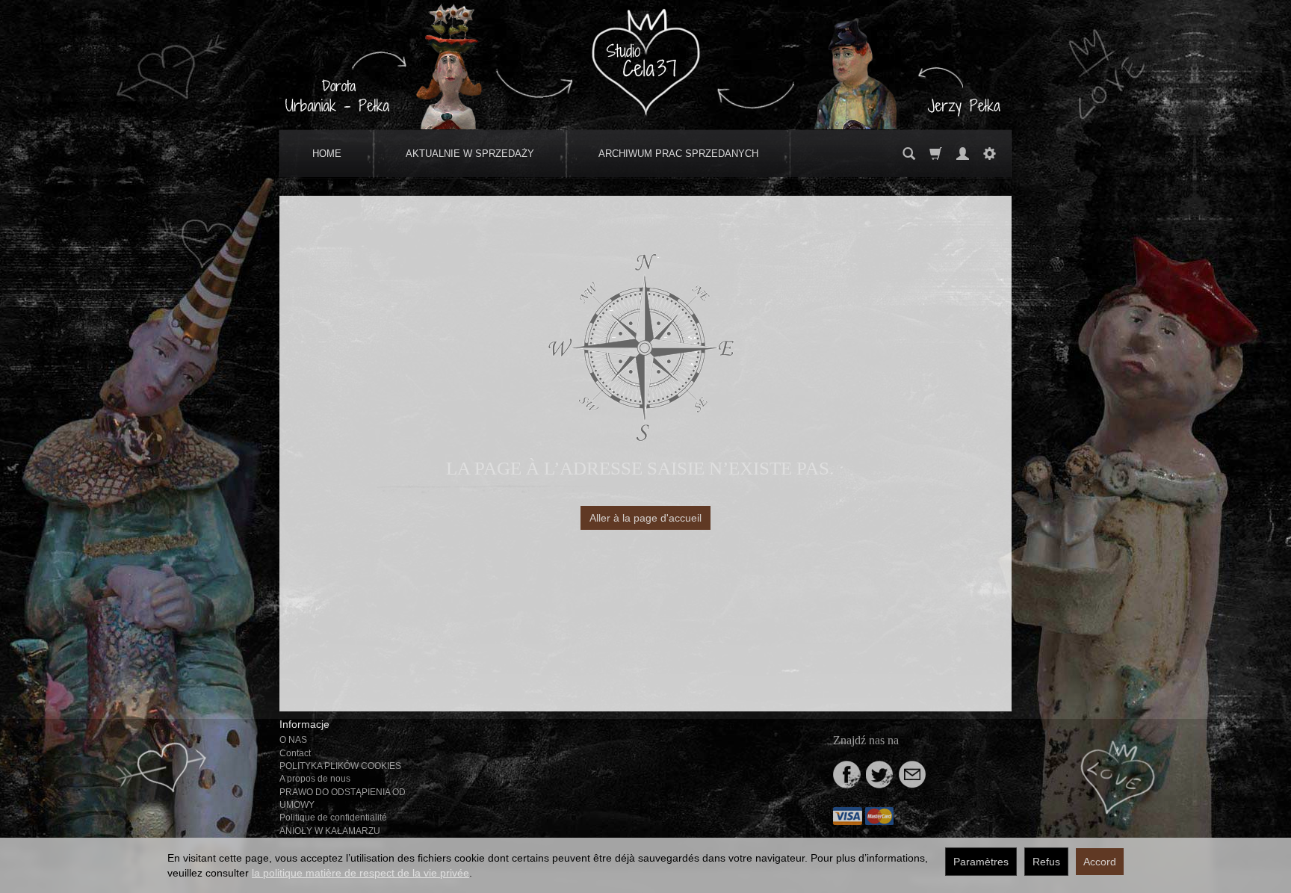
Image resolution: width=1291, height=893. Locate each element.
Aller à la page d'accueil (645, 518)
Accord (1099, 862)
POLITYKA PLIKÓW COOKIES (340, 766)
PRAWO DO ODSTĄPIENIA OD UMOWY (342, 798)
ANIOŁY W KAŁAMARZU (329, 831)
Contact (295, 753)
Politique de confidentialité (333, 817)
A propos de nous (314, 778)
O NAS (293, 740)
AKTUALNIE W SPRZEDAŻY (470, 153)
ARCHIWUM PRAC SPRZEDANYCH (678, 153)
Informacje (304, 724)
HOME (326, 153)
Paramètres (981, 862)
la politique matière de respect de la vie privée (360, 873)
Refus (1046, 862)
